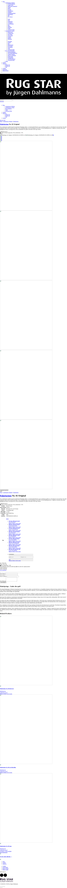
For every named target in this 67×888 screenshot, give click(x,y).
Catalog (4, 62)
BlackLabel (10, 32)
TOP (4, 120)
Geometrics (10, 22)
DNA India (10, 46)
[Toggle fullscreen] (3, 886)
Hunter (9, 42)
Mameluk (10, 39)
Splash (9, 7)
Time (9, 48)
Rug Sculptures (8, 108)
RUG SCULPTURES (10, 50)
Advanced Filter (11, 29)
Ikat (8, 43)
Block (9, 8)
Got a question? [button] (3, 570)
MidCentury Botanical (12, 6)
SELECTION (5, 70)
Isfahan (9, 37)
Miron (9, 26)
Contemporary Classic (9, 30)
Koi (8, 25)
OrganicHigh (10, 57)
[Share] (1, 886)
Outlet (6, 61)
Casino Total (10, 5)
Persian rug (7, 66)
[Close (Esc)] (0, 886)
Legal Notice (5, 867)
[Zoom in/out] (4, 886)
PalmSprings (10, 11)
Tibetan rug (7, 64)
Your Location (3, 576)
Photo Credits (5, 869)
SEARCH (5, 69)
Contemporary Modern (10, 2)
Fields (9, 28)
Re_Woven (10, 16)
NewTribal (10, 34)
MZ (8, 15)
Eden (9, 19)
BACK (1, 120)
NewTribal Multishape (12, 53)
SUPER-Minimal (11, 3)
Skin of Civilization (12, 55)
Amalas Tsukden (11, 54)
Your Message (3, 581)
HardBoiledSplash (11, 13)
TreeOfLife (10, 47)
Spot (9, 20)
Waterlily (10, 12)
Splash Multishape (11, 52)
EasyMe (9, 9)
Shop (4, 1)
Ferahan (9, 36)
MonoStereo (10, 14)
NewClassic (10, 35)
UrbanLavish (10, 33)
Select (7, 518)
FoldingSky (10, 21)
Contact (4, 68)
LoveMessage (11, 23)
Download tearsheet (4, 490)
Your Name (3, 573)
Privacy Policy (6, 868)
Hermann (10, 27)
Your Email (2, 575)
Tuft (6, 67)
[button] (3, 567)
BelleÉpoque (10, 44)
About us (4, 63)
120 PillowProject (11, 59)
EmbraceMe (10, 56)
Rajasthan (10, 41)
